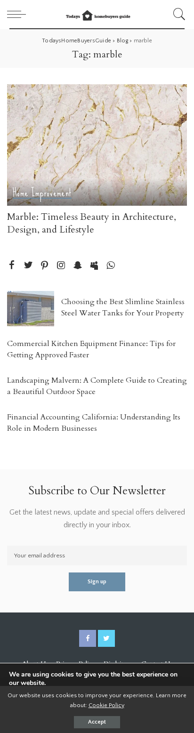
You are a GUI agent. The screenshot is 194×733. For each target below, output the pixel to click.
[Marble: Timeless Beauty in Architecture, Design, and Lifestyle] (97, 145)
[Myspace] (94, 265)
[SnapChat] (77, 265)
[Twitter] (28, 265)
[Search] (178, 14)
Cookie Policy (106, 705)
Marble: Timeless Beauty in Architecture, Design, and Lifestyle (91, 223)
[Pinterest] (44, 265)
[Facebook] (11, 265)
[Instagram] (61, 265)
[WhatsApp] (110, 265)
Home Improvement (42, 193)
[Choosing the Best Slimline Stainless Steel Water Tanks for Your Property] (30, 308)
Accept (97, 722)
